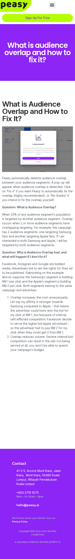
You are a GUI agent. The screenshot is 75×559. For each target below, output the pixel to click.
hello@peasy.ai (27, 505)
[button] (52, 4)
